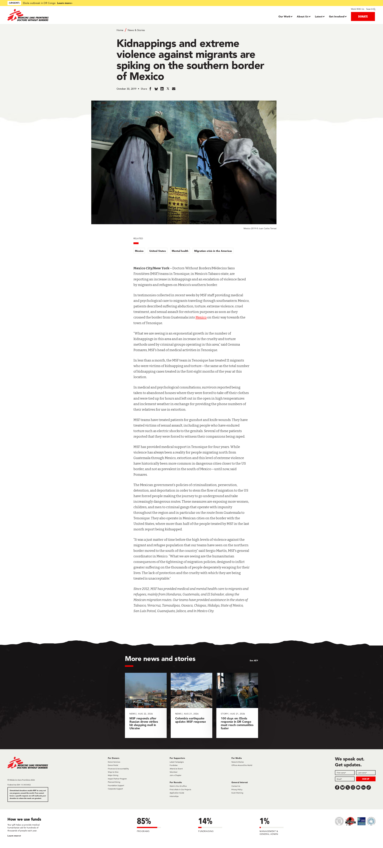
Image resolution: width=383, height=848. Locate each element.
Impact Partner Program (117, 779)
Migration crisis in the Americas (213, 250)
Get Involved (336, 16)
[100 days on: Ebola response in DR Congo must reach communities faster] (237, 705)
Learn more (64, 2)
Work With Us (357, 9)
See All (253, 660)
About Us (302, 16)
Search (369, 9)
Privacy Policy (236, 789)
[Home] (53, 15)
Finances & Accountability (118, 769)
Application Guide (177, 793)
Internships (174, 796)
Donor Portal (113, 765)
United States (157, 250)
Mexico (139, 250)
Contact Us (235, 786)
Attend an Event (176, 769)
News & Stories (136, 30)
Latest (318, 16)
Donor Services (114, 762)
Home (120, 30)
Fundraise (174, 765)
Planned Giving (114, 782)
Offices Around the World (241, 765)
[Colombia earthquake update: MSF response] (191, 705)
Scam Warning (237, 793)
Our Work (284, 16)
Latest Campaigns (177, 762)
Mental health (180, 250)
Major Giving (113, 775)
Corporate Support (115, 789)
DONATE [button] (363, 16)
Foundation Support (116, 785)
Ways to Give (113, 772)
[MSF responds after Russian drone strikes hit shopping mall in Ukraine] (146, 705)
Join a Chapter (175, 775)
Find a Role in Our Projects (180, 789)
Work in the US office (178, 786)
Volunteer (173, 772)
